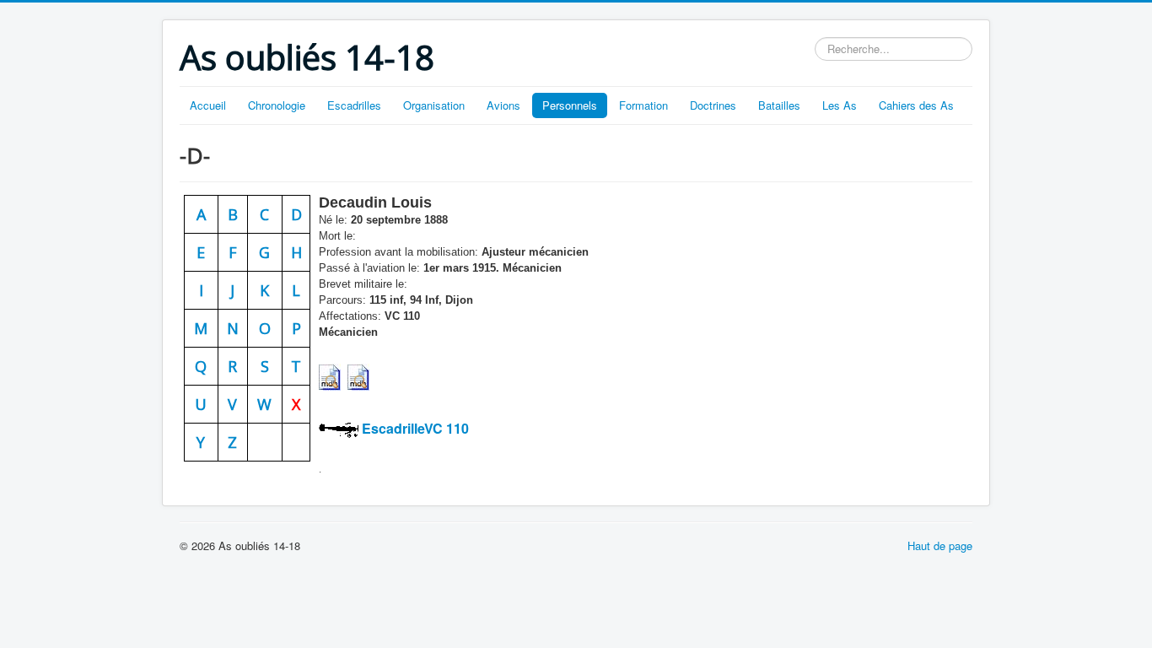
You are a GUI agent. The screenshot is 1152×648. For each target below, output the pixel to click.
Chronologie (276, 105)
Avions (503, 105)
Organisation (434, 105)
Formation (643, 105)
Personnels (569, 105)
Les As (839, 105)
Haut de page (939, 545)
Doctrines (713, 105)
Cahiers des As (916, 105)
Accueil (208, 105)
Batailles (779, 105)
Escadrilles (354, 105)
